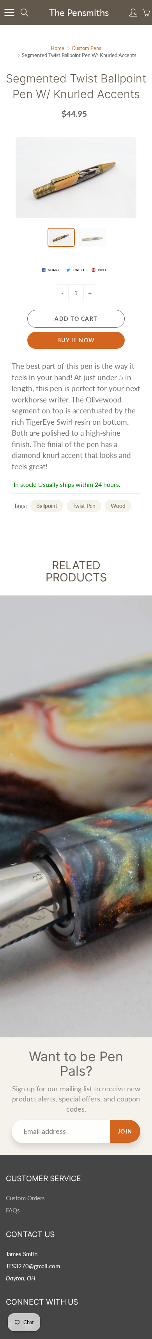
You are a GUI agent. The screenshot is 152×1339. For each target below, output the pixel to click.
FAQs (13, 1210)
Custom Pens (86, 48)
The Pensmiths (79, 12)
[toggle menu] (9, 12)
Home (57, 48)
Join (125, 1131)
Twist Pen (83, 505)
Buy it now (76, 340)
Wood (118, 505)
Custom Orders (25, 1198)
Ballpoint (46, 505)
